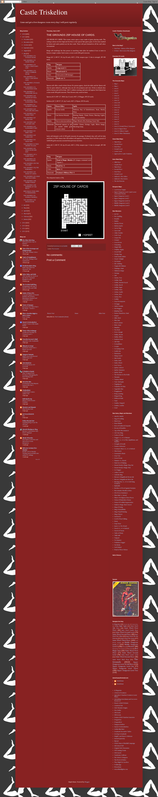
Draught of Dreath (119, 444)
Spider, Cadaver (119, 367)
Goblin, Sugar (118, 287)
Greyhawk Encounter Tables (122, 731)
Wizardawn (117, 767)
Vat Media (117, 545)
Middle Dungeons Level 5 (122, 205)
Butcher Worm (118, 223)
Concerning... (135, 624)
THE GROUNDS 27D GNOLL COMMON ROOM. (29, 72)
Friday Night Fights (121, 626)
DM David (117, 712)
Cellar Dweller (118, 233)
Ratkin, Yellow (118, 337)
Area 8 (116, 88)
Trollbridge (117, 764)
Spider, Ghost (118, 372)
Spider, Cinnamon (119, 370)
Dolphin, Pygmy (119, 249)
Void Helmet (118, 547)
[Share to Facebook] (79, 246)
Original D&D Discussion (121, 748)
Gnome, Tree (118, 278)
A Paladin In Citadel (28, 371)
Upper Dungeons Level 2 (121, 196)
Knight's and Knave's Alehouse (123, 736)
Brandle (116, 219)
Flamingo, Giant (119, 268)
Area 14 (116, 98)
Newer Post (50, 313)
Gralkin (116, 299)
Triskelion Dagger (119, 542)
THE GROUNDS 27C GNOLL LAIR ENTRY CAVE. (30, 78)
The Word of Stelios (120, 760)
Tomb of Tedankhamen (29, 257)
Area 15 (116, 100)
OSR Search (117, 753)
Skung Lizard (118, 356)
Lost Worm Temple (120, 190)
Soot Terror (117, 365)
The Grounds (55, 248)
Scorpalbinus (118, 344)
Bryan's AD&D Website (121, 703)
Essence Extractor (119, 446)
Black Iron (117, 421)
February (27, 216)
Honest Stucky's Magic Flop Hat (123, 465)
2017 (24, 37)
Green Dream (118, 458)
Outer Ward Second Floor (125, 657)
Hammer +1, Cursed (120, 460)
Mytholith (117, 486)
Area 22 (116, 110)
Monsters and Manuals (29, 407)
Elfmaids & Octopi (27, 346)
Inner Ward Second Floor (122, 634)
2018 (24, 34)
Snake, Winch (118, 363)
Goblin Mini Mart (119, 729)
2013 (24, 231)
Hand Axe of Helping (120, 463)
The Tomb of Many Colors (30, 252)
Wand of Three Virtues (121, 549)
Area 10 (116, 95)
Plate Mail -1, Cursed (120, 495)
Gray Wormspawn (119, 301)
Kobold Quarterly (119, 738)
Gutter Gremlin (118, 306)
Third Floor (117, 142)
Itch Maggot (118, 308)
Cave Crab (117, 230)
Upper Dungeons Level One (123, 666)
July (25, 53)
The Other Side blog (28, 240)
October (26, 45)
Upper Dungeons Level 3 (121, 198)
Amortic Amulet (118, 416)
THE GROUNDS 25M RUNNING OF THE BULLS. (30, 187)
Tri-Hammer (117, 540)
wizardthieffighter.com (121, 769)
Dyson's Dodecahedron (29, 322)
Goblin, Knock (118, 285)
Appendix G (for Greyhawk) (30, 341)
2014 (24, 228)
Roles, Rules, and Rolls (29, 274)
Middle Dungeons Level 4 (122, 203)
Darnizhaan (120, 681)
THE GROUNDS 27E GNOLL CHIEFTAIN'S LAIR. (30, 66)
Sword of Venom (119, 530)
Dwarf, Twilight (119, 259)
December (27, 39)
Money (124, 646)
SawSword (117, 516)
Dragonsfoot (118, 722)
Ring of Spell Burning (120, 512)
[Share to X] (76, 246)
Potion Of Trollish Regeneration (123, 502)
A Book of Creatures (120, 693)
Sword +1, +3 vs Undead (121, 528)
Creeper (116, 240)
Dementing (117, 245)
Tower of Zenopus (27, 305)
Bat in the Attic (26, 382)
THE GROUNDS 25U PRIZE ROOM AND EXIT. (30, 150)
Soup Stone (117, 523)
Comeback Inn (118, 705)
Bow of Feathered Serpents (122, 426)
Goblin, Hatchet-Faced (121, 282)
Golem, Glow (118, 294)
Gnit (115, 275)
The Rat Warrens (119, 181)
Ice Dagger (117, 470)
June (25, 205)
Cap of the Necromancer (121, 430)
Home (76, 313)
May (25, 208)
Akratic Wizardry (27, 438)
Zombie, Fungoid (119, 403)
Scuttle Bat (117, 351)
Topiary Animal (118, 379)
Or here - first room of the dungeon (124, 51)
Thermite (117, 377)
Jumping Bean (118, 311)
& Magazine (116, 624)
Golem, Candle (118, 292)
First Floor (117, 147)
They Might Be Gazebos (121, 762)
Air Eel (116, 214)
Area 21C (117, 105)
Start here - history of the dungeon (124, 48)
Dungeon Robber (119, 724)
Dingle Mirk (117, 247)
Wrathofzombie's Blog (29, 266)
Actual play (127, 624)
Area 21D (117, 107)
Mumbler (117, 327)
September (27, 48)
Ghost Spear (118, 451)
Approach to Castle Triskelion (123, 154)
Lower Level (118, 151)
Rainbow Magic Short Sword (123, 505)
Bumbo (116, 221)
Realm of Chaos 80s (28, 293)
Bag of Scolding (119, 419)
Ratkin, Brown (118, 334)
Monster (131, 646)
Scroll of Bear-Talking (120, 519)
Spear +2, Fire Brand (120, 526)
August (26, 50)
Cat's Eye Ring (118, 433)
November (27, 42)
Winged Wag (118, 396)
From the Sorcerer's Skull (30, 339)
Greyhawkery (26, 390)
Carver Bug (117, 228)
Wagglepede (118, 391)
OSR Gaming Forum (120, 750)
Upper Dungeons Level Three (125, 668)
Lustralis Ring (118, 475)
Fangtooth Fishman (120, 266)
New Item (130, 648)
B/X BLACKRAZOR (28, 414)
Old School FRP (119, 746)
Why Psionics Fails (27, 409)
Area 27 (116, 119)
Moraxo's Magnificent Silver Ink (123, 479)
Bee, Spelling (118, 216)
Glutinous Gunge (119, 271)
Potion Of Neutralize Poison (122, 500)
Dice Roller (117, 710)
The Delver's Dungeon (121, 757)
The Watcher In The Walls (122, 374)
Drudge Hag (118, 254)
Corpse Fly (117, 238)
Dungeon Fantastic (28, 354)
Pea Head (117, 330)
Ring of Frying (118, 507)
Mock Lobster (118, 323)
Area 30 (116, 121)
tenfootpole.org (27, 399)
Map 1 (116, 84)
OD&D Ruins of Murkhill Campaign (124, 743)
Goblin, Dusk (118, 280)
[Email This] (72, 246)
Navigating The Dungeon (119, 648)
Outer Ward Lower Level (129, 655)
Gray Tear (117, 456)
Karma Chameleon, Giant (121, 313)
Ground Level (118, 149)
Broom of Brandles (120, 428)
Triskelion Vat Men (119, 386)
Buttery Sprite (118, 226)
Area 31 (116, 124)
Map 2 (116, 86)
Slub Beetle (117, 358)
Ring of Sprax (118, 514)
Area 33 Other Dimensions (122, 133)
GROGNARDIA (26, 363)
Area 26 (116, 117)
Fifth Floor (117, 162)
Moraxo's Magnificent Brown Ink (124, 477)
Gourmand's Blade (119, 453)
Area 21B (117, 102)
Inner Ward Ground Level (125, 632)
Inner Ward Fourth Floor (129, 630)
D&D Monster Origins (120, 708)
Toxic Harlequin (119, 382)
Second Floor (118, 144)
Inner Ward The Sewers (128, 638)
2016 (24, 223)
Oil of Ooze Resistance (121, 493)
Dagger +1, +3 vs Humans (122, 437)
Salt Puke (117, 341)
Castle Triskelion (43, 11)
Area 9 (116, 93)
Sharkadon (117, 353)
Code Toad (117, 235)
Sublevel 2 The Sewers (121, 179)
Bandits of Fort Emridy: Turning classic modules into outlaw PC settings (30, 453)
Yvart (115, 401)
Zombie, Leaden (119, 405)
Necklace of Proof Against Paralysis (124, 488)
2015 (24, 225)
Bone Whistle (118, 423)
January (26, 219)
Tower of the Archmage (29, 330)
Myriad (116, 741)
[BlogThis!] (74, 246)
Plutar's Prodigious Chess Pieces (124, 497)
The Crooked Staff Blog (29, 284)
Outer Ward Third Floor (121, 659)
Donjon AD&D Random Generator (124, 717)
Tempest (116, 538)
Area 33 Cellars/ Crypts (121, 131)
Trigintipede (118, 384)
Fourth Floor (118, 164)
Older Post (102, 313)
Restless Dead (118, 339)
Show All (38, 459)
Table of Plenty (118, 533)
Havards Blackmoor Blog (30, 429)
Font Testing (26, 317)
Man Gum (117, 320)
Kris (23, 416)
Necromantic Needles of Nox (123, 490)
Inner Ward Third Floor (121, 640)
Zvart (116, 408)
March (26, 213)
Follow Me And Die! (28, 421)
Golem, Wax (117, 297)
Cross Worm (118, 242)
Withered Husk (118, 398)
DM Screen (117, 715)
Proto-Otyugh (118, 332)
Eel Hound (117, 261)
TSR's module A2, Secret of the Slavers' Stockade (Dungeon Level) (30, 277)
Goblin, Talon (118, 289)
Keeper (116, 316)
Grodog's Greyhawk (120, 734)
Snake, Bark (117, 360)
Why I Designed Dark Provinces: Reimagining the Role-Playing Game (30, 375)
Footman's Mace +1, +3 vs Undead (124, 449)
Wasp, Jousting (118, 394)
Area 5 (116, 91)
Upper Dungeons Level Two (127, 670)
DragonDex (117, 720)
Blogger (87, 782)
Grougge (117, 304)
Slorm (116, 521)
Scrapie (116, 346)
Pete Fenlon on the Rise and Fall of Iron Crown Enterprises (30, 441)
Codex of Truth (118, 435)
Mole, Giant (117, 325)
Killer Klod (117, 318)
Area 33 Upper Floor (120, 129)
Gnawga (116, 273)
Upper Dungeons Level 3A (122, 201)
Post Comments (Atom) (61, 317)
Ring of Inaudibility (120, 509)
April (25, 211)
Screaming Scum (119, 349)
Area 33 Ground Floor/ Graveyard (124, 126)
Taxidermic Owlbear (120, 755)
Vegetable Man (118, 389)
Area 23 (116, 112)
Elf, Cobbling (118, 263)
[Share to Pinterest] (81, 246)
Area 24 (116, 114)
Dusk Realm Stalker (120, 256)
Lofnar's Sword (118, 472)
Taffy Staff (117, 535)
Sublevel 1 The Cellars (120, 176)
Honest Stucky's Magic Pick (122, 467)
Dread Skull (117, 252)
